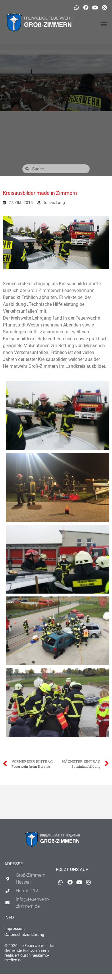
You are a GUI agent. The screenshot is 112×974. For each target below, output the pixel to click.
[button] (104, 24)
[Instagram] (104, 7)
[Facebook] (85, 7)
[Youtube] (95, 7)
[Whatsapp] (76, 7)
